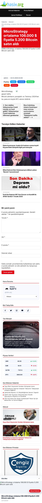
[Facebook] (5, 310)
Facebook (21, 82)
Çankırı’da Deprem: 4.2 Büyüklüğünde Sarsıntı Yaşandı (21, 392)
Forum (28, 15)
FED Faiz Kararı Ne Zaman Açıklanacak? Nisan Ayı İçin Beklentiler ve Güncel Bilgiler (21, 399)
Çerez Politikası (16, 15)
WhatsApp (30, 82)
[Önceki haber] (31, 324)
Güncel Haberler (14, 10)
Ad (3, 237)
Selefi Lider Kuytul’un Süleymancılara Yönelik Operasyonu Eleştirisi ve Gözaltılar (18, 395)
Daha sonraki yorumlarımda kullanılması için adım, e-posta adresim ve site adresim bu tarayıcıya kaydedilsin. (21, 266)
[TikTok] (28, 310)
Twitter (13, 82)
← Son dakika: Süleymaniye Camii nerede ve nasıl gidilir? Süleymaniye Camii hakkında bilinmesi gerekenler (11, 110)
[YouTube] (22, 310)
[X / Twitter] (11, 310)
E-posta (5, 245)
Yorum (5, 218)
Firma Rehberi (29, 10)
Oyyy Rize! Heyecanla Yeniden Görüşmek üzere (19, 386)
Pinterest (14, 85)
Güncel (11, 22)
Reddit (7, 85)
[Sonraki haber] (36, 324)
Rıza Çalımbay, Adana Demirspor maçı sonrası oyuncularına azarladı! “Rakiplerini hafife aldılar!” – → (30, 111)
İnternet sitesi (7, 253)
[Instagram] (16, 310)
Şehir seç (8, 292)
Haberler (4, 22)
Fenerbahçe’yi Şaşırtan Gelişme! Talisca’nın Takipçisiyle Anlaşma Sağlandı (21, 389)
